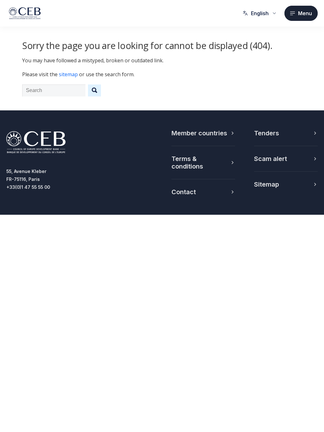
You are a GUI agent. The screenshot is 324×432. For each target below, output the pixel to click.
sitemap (68, 74)
